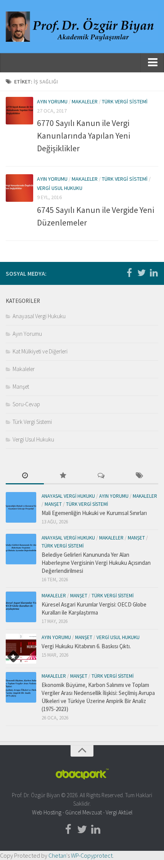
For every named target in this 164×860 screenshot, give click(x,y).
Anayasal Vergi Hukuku (39, 316)
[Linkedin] (153, 273)
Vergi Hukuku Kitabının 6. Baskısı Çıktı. (86, 646)
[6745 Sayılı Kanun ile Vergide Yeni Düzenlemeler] (19, 188)
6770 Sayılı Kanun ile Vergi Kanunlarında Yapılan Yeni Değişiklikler (83, 136)
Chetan (57, 855)
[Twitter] (141, 273)
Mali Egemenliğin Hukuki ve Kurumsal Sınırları (94, 513)
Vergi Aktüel (119, 812)
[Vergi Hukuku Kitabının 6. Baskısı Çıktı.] (21, 648)
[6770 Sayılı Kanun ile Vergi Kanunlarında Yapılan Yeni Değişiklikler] (19, 110)
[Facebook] (129, 273)
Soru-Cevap (26, 404)
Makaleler (85, 101)
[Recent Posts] (25, 476)
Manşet (21, 386)
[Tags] (139, 476)
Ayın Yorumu (52, 101)
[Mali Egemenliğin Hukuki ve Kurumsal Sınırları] (21, 507)
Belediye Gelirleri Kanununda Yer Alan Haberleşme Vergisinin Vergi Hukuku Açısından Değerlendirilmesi (96, 562)
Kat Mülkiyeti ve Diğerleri (40, 351)
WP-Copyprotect (92, 855)
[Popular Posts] (63, 476)
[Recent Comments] (101, 476)
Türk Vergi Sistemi (125, 101)
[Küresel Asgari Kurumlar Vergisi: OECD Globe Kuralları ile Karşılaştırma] (21, 607)
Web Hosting (46, 812)
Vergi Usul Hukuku (59, 188)
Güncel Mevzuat (83, 812)
